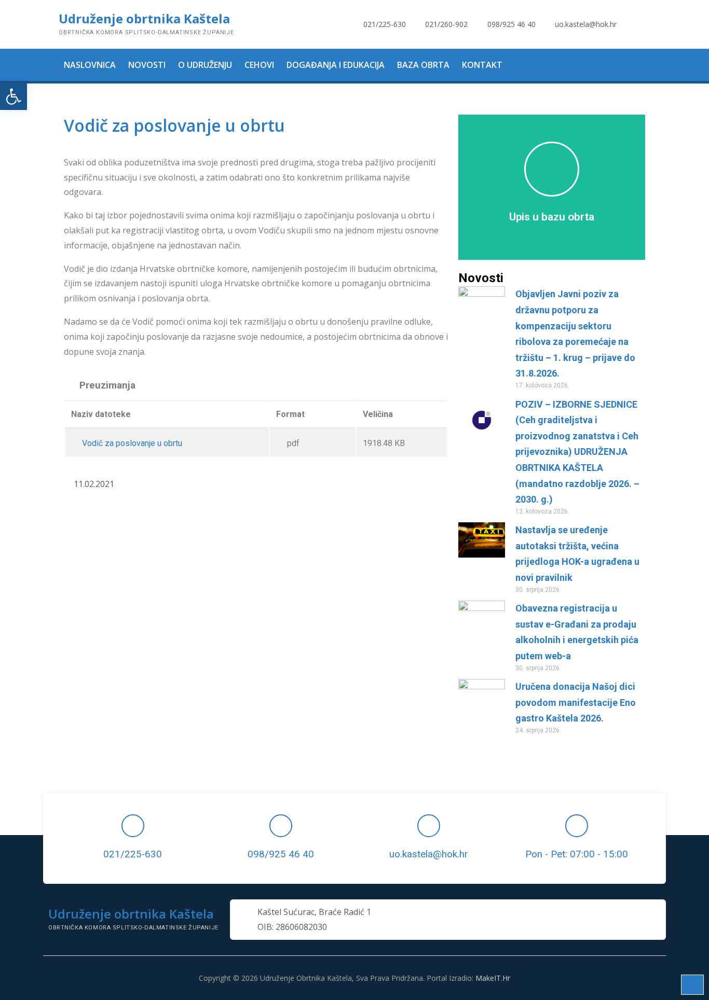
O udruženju (205, 65)
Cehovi (259, 65)
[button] (13, 96)
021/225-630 (132, 854)
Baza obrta (423, 65)
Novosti (147, 65)
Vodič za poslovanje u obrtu (131, 443)
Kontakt (482, 65)
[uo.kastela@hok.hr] (428, 825)
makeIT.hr (492, 978)
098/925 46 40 (281, 854)
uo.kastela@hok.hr (428, 854)
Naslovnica (90, 65)
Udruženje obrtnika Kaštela (144, 18)
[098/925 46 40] (280, 825)
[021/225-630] (132, 825)
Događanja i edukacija (336, 65)
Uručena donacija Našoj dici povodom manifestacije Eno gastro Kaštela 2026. (575, 702)
